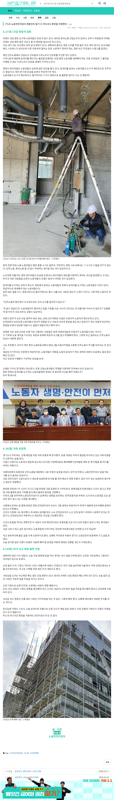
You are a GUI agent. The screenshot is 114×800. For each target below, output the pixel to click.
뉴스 (10, 10)
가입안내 (27, 10)
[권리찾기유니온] (21, 3)
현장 (32, 17)
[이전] (40, 3)
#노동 (26, 753)
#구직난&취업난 (16, 753)
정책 (39, 17)
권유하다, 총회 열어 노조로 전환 (28, 771)
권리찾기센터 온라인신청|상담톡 (57, 3)
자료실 (17, 10)
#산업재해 (34, 753)
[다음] (92, 3)
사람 (25, 17)
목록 (107, 762)
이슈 (18, 17)
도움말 (37, 10)
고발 (54, 17)
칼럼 (47, 17)
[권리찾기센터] (57, 796)
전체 (10, 17)
